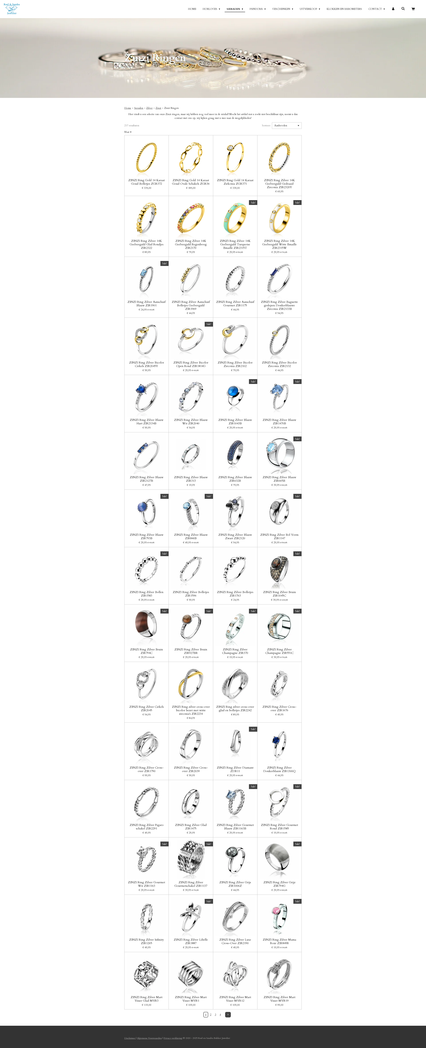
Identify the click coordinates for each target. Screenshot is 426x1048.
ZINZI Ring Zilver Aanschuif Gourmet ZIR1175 (235, 303)
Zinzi (158, 108)
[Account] (393, 9)
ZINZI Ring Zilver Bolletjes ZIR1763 (235, 593)
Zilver (149, 108)
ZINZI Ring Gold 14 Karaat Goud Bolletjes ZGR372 (146, 182)
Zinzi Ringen (171, 108)
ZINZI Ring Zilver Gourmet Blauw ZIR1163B (235, 826)
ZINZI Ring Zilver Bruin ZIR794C (146, 651)
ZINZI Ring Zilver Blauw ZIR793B (146, 536)
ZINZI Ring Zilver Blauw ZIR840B (191, 536)
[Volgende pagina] (228, 1015)
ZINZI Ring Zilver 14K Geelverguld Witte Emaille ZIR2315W (279, 244)
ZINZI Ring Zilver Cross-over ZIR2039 (191, 769)
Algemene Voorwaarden (149, 1038)
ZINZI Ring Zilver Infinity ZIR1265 (146, 941)
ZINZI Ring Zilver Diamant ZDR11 (235, 769)
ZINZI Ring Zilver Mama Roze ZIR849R (279, 941)
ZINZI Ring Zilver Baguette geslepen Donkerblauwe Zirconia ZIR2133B (279, 305)
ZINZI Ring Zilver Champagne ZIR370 (235, 651)
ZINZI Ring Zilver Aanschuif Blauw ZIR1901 (146, 303)
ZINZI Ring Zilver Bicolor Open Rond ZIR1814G (190, 364)
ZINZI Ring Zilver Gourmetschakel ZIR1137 (190, 884)
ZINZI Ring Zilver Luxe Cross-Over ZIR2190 (235, 941)
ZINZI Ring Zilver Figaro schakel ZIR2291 (147, 826)
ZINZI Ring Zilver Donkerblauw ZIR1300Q (279, 769)
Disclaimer (130, 1038)
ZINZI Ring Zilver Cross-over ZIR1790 (147, 769)
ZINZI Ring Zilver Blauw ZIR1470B (279, 421)
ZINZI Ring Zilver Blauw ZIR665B (279, 479)
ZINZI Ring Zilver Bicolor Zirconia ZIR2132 (279, 364)
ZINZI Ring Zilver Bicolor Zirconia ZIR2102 (235, 364)
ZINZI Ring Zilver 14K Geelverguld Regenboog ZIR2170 (191, 244)
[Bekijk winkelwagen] (413, 9)
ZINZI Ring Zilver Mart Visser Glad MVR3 (146, 998)
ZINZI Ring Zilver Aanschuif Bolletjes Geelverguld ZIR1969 (191, 305)
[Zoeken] (403, 8)
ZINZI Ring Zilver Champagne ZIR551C (279, 651)
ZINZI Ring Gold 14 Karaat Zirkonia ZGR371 (235, 182)
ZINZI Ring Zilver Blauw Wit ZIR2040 (191, 421)
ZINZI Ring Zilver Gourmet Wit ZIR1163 (146, 884)
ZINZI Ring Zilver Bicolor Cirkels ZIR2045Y (146, 364)
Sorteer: (266, 125)
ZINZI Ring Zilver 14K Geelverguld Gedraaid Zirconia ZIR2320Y (279, 184)
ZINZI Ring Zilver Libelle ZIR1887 (191, 941)
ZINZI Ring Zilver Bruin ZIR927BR (190, 651)
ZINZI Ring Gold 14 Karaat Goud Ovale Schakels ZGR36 (191, 182)
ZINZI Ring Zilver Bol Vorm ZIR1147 (279, 536)
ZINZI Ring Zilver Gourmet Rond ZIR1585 (279, 826)
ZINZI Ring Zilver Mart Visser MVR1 (191, 998)
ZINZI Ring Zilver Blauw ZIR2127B (146, 479)
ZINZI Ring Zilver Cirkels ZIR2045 (146, 708)
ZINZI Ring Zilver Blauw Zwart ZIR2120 (235, 536)
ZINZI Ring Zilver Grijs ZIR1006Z (235, 884)
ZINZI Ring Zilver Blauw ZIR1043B (235, 421)
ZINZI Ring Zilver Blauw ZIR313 (191, 479)
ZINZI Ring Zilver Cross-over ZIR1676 (279, 708)
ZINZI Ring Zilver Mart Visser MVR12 (235, 998)
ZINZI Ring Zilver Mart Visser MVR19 (279, 998)
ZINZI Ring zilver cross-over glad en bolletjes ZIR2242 (235, 708)
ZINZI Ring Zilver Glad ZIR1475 (191, 826)
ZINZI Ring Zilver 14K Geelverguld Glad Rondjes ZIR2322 (146, 244)
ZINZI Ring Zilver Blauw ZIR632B (235, 479)
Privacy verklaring (173, 1038)
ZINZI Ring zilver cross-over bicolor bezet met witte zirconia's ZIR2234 (191, 710)
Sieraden (138, 108)
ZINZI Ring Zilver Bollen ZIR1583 (146, 593)
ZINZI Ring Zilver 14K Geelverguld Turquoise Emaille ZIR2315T (235, 244)
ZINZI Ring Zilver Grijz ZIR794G (279, 884)
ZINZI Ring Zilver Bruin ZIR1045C (279, 593)
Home (127, 108)
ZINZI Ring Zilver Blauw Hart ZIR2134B (146, 421)
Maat (127, 132)
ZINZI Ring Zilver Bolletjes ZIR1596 (191, 593)
